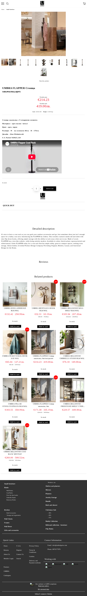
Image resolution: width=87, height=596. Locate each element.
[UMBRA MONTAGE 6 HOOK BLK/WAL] (43, 306)
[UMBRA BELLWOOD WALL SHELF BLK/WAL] (72, 306)
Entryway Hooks (11, 500)
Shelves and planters (53, 486)
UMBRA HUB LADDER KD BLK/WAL (15, 309)
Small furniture (10, 9)
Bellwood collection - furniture (56, 525)
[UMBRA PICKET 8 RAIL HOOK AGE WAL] (15, 354)
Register (19, 550)
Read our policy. (43, 586)
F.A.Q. (18, 546)
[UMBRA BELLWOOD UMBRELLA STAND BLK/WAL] (72, 354)
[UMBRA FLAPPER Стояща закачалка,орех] (43, 55)
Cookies (31, 556)
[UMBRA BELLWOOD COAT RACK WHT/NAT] (15, 449)
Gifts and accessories (11, 530)
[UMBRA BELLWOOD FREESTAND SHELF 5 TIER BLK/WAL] (72, 402)
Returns (6, 550)
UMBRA (6, 571)
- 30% (49, 513)
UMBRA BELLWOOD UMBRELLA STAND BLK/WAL (72, 357)
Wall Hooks (9, 490)
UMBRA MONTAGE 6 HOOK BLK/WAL (43, 309)
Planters (48, 494)
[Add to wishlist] (81, 182)
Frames (6, 523)
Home (2, 9)
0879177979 (56, 549)
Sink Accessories (11, 513)
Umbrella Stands (11, 497)
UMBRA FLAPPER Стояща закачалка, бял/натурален (43, 357)
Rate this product (44, 81)
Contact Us (20, 554)
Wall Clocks (8, 519)
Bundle (48, 501)
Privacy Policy (34, 546)
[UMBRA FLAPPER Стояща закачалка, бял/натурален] (43, 354)
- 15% (49, 517)
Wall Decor (8, 526)
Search (18, 558)
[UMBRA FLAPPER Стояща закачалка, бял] (43, 402)
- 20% (49, 515)
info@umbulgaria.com (59, 545)
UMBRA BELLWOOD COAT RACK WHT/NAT (15, 453)
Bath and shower (51, 505)
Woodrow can (51, 482)
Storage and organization (13, 515)
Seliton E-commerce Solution (43, 594)
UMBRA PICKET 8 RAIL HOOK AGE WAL (14, 357)
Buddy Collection (52, 521)
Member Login (8, 558)
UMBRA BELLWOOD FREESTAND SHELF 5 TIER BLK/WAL (72, 405)
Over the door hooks (12, 495)
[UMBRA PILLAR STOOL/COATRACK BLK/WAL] (15, 402)
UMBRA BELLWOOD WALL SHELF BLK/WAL (72, 309)
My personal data (43, 589)
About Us (7, 554)
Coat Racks (9, 493)
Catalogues (7, 575)
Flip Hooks (49, 529)
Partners (6, 567)
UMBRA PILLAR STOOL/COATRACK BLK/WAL (14, 405)
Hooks (6, 487)
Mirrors (48, 490)
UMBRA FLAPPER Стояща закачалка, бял (43, 405)
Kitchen (7, 510)
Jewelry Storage (51, 497)
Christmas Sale (51, 510)
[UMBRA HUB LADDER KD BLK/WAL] (15, 306)
